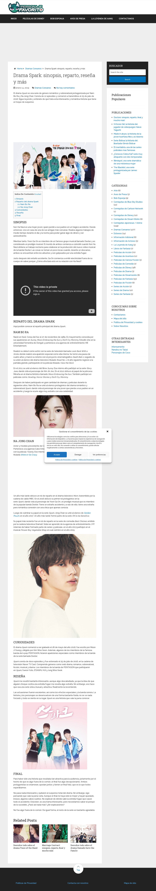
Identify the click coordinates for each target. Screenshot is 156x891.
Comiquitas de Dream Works (127, 219)
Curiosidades (21, 210)
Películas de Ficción (123, 283)
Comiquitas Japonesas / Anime (128, 223)
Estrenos (118, 233)
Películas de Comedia (124, 264)
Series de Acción (121, 286)
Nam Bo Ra (24, 204)
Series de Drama (121, 290)
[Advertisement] (78, 40)
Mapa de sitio (130, 883)
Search (127, 79)
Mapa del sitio (120, 318)
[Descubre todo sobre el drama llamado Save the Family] (83, 833)
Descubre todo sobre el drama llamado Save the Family (82, 848)
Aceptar (57, 455)
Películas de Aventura (123, 256)
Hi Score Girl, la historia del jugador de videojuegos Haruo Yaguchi (127, 127)
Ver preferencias (99, 455)
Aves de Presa (77, 18)
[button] (107, 431)
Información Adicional (123, 237)
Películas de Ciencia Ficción (126, 260)
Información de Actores (124, 241)
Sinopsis (19, 199)
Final (17, 215)
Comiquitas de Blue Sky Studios (128, 202)
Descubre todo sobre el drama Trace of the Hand (25, 846)
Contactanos (126, 18)
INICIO (14, 18)
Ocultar (38, 194)
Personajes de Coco (121, 352)
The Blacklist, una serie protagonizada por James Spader (125, 170)
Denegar (78, 455)
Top (78, 870)
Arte (116, 190)
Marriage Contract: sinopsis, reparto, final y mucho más (53, 848)
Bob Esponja (57, 18)
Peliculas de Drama (122, 271)
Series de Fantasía (122, 294)
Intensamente (118, 347)
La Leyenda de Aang (102, 18)
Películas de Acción (123, 252)
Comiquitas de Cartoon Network (128, 208)
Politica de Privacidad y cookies (66, 460)
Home (20, 68)
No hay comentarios (65, 88)
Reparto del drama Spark (27, 201)
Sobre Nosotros (121, 326)
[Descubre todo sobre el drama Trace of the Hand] (26, 833)
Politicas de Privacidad (26, 883)
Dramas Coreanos (33, 68)
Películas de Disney (33, 18)
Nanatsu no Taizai (120, 350)
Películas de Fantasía (123, 279)
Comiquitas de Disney (124, 215)
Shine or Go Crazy (29, 455)
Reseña (19, 213)
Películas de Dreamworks (125, 275)
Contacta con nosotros (78, 883)
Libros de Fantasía (122, 248)
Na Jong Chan (25, 207)
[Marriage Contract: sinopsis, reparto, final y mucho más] (55, 833)
